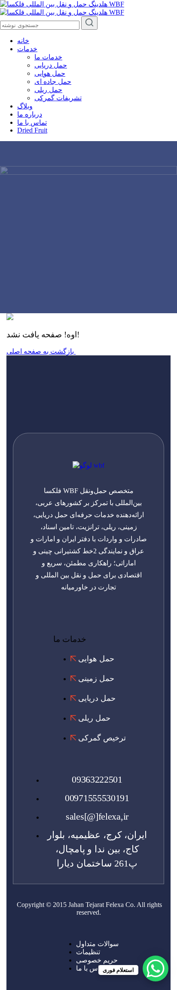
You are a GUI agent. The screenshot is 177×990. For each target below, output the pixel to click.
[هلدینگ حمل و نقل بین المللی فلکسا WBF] (62, 4)
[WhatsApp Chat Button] (155, 968)
